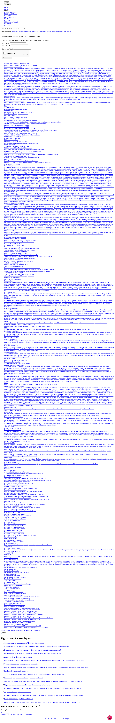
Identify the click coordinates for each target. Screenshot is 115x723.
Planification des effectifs (11, 331)
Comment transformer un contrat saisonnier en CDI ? (56, 379)
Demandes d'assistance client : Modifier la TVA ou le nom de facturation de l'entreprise (28, 618)
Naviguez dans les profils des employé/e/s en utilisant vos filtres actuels (61, 371)
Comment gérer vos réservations (13, 409)
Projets (6, 235)
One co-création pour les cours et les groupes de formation (20, 133)
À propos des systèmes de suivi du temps (43, 174)
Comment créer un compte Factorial (41, 68)
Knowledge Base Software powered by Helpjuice (57, 718)
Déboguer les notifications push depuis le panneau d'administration (88, 80)
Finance (6, 306)
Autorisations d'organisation (12, 415)
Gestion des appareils (83, 556)
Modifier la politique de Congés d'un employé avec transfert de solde (91, 213)
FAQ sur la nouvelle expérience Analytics (85, 423)
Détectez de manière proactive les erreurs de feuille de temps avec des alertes (59, 182)
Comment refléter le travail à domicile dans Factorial (78, 183)
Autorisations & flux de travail (12, 410)
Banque (19, 326)
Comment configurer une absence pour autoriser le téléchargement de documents (48, 213)
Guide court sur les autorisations (13, 413)
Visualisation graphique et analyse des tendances (32, 311)
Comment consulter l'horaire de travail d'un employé (94, 91)
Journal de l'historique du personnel (90, 310)
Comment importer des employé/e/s (68, 78)
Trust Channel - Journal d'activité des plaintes (98, 451)
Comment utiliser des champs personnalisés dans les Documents (57, 353)
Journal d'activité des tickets (12, 588)
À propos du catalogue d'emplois (13, 366)
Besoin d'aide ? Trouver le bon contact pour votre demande (21, 65)
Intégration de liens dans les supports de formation (18, 483)
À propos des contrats (32, 376)
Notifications (8, 566)
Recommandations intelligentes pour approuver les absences (88, 224)
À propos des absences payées (78, 222)
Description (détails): (8, 49)
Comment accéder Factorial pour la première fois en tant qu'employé (56, 93)
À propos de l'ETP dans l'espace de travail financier (89, 313)
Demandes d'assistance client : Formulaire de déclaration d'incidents (23, 614)
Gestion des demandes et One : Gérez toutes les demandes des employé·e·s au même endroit (30, 130)
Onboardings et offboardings (68, 556)
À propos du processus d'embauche (89, 388)
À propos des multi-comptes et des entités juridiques (38, 76)
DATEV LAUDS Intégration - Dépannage (89, 295)
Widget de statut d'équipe (42, 178)
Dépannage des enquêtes (34, 447)
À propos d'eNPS (96, 444)
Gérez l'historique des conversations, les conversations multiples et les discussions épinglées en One (32, 122)
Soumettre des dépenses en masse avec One (16, 146)
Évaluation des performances (12, 430)
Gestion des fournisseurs (29, 326)
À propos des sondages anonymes (73, 446)
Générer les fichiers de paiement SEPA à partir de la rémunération (58, 287)
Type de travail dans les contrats (70, 381)
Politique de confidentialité (20, 714)
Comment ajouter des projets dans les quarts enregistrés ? (20, 240)
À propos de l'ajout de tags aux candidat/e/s (83, 394)
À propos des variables (29, 341)
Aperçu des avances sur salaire (13, 279)
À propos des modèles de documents (46, 341)
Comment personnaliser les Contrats (92, 376)
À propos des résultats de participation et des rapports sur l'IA (58, 464)
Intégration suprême (10, 522)
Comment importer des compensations (56, 282)
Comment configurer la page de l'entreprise (85, 72)
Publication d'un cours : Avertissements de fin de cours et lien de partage (24, 504)
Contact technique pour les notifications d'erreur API (42, 83)
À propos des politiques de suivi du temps (44, 169)
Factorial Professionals (89, 285)
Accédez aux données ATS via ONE (66, 402)
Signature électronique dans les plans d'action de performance (83, 349)
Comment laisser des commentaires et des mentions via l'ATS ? (76, 389)
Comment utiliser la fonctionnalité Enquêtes (16, 444)
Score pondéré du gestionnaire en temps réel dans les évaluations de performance (43, 434)
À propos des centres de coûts (12, 310)
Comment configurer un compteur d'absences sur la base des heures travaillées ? (81, 204)
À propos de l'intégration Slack (13, 530)
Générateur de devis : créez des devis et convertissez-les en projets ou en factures (27, 271)
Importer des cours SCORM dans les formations (18, 506)
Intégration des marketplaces (12, 548)
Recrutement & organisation (12, 362)
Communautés (8, 452)
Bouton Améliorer (9, 144)
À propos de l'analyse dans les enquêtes (40, 444)
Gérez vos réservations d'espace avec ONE (16, 127)
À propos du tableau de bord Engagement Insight (50, 446)
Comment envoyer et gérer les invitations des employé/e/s (80, 102)
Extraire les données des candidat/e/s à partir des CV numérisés (42, 404)
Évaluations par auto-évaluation (24, 436)
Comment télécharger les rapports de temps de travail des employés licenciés (25, 187)
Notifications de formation (11, 571)
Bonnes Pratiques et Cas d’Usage (79, 319)
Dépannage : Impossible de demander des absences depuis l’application (90, 227)
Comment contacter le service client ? (61, 31)
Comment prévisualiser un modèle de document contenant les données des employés (81, 341)
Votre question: (6, 45)
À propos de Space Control (53, 409)
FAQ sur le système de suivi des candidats (34, 397)
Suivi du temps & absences (12, 164)
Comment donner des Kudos (12, 467)
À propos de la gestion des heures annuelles (34, 378)
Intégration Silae (9, 294)
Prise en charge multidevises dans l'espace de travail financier (62, 310)
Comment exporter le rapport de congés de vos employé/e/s (21, 217)
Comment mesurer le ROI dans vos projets (16, 264)
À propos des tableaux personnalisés (22, 73)
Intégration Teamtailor (10, 537)
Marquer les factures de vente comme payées (77, 329)
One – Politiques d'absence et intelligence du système (19, 112)
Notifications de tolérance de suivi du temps (16, 572)
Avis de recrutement (10, 574)
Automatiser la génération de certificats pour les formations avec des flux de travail (27, 480)
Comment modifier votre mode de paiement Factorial (19, 600)
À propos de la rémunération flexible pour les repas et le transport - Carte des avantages (29, 300)
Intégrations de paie (9, 292)
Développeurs (14, 558)
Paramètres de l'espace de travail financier (62, 313)
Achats (6, 321)
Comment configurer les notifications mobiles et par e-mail (42, 88)
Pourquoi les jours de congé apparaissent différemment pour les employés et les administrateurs (31, 229)
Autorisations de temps (26, 415)
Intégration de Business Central (13, 550)
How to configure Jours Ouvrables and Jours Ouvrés (68, 208)
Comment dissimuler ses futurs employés (73, 366)
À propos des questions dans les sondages (24, 446)
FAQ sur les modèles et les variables (76, 342)
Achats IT (24, 556)
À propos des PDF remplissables (13, 341)
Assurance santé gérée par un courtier (58, 305)
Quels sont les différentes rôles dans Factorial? (98, 366)
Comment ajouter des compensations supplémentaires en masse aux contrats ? (74, 284)
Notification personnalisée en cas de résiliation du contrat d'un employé (48, 420)
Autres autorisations (66, 415)
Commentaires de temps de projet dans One (16, 156)
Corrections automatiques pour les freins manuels (49, 183)
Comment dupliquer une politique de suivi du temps (94, 190)
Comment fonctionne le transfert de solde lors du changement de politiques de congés (67, 214)
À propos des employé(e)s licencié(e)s (15, 376)
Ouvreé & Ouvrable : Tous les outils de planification (88, 234)
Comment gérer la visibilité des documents (71, 355)
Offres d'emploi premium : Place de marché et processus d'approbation (35, 402)
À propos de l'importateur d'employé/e (68, 83)
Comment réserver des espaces (70, 409)
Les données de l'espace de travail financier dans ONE (19, 128)
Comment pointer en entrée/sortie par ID (56, 172)
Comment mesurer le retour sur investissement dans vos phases (22, 268)
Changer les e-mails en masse (18, 83)
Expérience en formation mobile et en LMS (16, 503)
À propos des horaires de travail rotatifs (66, 196)
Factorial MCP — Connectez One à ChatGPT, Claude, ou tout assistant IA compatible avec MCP (31, 154)
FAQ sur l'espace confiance (28, 451)
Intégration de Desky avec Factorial (14, 541)
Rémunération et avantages (12, 277)
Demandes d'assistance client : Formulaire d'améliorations (20, 611)
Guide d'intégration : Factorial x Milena (54, 294)
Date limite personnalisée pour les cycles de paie (64, 289)
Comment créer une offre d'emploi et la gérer (73, 391)
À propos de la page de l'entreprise (60, 394)
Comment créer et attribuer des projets (15, 238)
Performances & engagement (12, 428)
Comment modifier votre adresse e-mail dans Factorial (32, 91)
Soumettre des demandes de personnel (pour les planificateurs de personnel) (75, 332)
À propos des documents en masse (28, 353)
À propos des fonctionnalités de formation (16, 475)
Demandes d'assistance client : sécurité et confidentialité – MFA (22, 619)
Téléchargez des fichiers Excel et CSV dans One (18, 148)
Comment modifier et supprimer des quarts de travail (23, 195)
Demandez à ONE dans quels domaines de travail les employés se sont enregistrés (27, 162)
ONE (5, 106)
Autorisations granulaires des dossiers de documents (72, 413)
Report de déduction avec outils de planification (67, 232)
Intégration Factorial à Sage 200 (87, 294)
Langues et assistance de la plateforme (52, 102)
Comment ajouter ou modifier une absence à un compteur (60, 225)
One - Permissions (9, 115)
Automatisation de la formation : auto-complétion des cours (21, 488)
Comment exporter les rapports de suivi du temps (31, 172)
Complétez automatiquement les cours (15, 490)
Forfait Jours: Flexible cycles (17, 213)
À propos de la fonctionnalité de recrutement (44, 388)
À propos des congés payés (46, 217)
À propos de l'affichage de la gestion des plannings (49, 193)
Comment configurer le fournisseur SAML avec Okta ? (29, 70)
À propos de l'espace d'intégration (19, 394)
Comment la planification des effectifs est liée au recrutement (80, 334)
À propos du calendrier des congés (36, 222)
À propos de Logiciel (10, 323)
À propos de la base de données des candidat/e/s (18, 388)
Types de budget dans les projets (13, 266)
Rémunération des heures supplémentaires (26, 175)
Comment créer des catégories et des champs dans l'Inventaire (96, 564)
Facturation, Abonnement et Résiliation (15, 593)
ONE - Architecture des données (13, 119)
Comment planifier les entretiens (55, 397)
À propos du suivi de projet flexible (14, 245)
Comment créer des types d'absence (89, 217)
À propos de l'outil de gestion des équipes (75, 193)
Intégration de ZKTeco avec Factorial (15, 524)
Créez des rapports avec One (105, 423)
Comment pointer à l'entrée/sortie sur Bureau (84, 170)
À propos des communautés (30, 454)
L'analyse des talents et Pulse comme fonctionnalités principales (72, 433)
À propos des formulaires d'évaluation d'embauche (84, 396)
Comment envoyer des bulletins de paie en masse (89, 353)
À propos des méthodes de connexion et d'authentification (61, 70)
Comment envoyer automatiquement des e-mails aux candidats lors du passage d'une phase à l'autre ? (74, 399)
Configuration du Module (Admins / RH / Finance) (37, 318)
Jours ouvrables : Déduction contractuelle (93, 232)
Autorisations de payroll (79, 415)
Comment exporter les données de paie (34, 282)
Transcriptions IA (76, 459)
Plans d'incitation (15, 290)
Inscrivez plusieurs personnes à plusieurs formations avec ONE (22, 157)
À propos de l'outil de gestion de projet (15, 237)
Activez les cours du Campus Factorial (15, 519)
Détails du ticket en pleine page (13, 585)
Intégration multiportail (27, 400)
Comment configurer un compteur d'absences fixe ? (98, 208)
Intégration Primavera (72, 294)
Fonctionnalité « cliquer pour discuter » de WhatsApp (80, 392)
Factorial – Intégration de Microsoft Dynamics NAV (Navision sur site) (42, 550)
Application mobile (9, 96)
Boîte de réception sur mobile (24, 99)
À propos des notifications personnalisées (64, 418)
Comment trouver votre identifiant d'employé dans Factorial (51, 89)
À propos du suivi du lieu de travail (67, 169)
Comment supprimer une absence (101, 225)
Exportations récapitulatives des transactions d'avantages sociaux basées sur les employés (42, 303)
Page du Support (5, 630)
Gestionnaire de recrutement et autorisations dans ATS (43, 389)
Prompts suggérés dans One (12, 138)
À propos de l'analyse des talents (45, 433)
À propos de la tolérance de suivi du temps (101, 169)
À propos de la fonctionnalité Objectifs (15, 439)
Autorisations (8, 412)
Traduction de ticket (10, 590)
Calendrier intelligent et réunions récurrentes (46, 460)
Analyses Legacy (9, 426)
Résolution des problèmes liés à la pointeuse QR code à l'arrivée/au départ (69, 187)
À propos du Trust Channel (12, 451)
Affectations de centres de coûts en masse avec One (19, 153)
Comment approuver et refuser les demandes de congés (38, 221)
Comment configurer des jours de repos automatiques (19, 193)
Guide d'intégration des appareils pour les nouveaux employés (91, 561)
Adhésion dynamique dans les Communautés (24, 456)
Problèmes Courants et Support (61, 319)
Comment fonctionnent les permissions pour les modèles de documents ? (45, 342)
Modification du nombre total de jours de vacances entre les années (68, 211)
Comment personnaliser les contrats (87, 378)
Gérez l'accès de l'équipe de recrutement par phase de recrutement (78, 404)
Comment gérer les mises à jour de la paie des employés (82, 282)
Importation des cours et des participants (15, 493)
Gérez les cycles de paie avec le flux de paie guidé (35, 290)
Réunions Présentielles (48, 459)
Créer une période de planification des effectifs (40, 332)
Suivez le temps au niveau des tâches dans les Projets (19, 274)
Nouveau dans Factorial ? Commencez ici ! (16, 63)
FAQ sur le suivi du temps (62, 174)
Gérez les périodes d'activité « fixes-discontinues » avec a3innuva (52, 295)
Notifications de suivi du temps (60, 180)
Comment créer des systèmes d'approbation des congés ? (60, 219)
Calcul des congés (72, 209)
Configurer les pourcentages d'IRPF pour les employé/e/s (48, 81)
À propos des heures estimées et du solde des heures (90, 167)
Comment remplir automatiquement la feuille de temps (85, 174)
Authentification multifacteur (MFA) (94, 76)
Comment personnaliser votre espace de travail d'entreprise (56, 72)
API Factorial (8, 546)
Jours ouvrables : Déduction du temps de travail (34, 234)
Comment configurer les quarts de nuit (96, 175)
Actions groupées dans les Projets (13, 272)
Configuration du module (44, 326)
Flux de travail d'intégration (84, 418)
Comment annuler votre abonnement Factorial (17, 598)
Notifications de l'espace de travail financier (16, 577)
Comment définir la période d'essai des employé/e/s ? (64, 368)
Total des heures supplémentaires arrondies (16, 188)
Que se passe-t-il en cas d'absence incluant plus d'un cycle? (49, 206)
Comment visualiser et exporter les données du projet (19, 242)
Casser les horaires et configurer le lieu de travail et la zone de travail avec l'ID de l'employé (54, 190)
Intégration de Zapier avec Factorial (14, 532)
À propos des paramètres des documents (27, 355)
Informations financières (11, 308)
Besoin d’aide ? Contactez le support (14, 605)
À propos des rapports (48, 423)
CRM (6, 328)
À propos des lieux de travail (41, 73)
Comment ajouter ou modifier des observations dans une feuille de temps (30, 180)
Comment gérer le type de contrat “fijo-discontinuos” (62, 378)
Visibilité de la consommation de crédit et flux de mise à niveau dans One (25, 123)
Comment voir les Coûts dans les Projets (15, 251)
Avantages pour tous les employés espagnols (35, 305)
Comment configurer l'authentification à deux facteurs (68, 76)
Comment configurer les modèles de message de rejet (80, 397)
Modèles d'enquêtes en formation (13, 486)
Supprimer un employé (10, 381)
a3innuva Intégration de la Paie (22, 294)
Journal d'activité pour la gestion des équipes (20, 201)
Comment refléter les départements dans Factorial (69, 370)
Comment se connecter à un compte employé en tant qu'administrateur (31, 31)
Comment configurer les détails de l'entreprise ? (17, 68)
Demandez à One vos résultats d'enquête (15, 141)
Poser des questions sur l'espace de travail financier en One (49, 315)
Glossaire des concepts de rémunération (88, 287)
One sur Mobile (8, 110)
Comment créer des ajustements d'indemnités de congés (27, 219)
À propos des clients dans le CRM (37, 329)
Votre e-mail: (5, 43)
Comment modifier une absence (13, 227)
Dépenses (7, 316)
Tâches (6, 383)
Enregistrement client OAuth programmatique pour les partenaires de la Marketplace (28, 545)
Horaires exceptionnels (78, 175)
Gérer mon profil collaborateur (13, 85)
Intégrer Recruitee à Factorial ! (13, 540)
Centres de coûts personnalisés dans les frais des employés (33, 313)
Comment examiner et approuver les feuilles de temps (60, 167)
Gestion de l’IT (8, 553)
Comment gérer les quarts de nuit (81, 195)
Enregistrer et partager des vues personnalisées (77, 81)
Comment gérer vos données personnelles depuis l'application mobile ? (24, 97)
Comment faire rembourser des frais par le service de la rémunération (32, 284)
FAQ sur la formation (10, 470)
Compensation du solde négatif (55, 185)
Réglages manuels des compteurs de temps (37, 211)
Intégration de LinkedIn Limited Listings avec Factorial (20, 535)
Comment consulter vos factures (13, 595)
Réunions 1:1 (8, 457)
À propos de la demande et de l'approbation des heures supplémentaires (24, 167)
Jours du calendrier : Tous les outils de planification (39, 232)
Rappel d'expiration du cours (12, 477)
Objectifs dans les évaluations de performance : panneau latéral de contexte (87, 434)
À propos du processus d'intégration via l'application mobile (61, 97)
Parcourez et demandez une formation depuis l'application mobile (22, 507)
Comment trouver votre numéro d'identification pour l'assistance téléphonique (26, 627)
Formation (7, 469)
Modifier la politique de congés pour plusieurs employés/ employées (23, 214)
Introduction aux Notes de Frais (13, 318)
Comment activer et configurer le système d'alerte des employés (22, 464)
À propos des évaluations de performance (23, 433)
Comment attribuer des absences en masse (37, 224)
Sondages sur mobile (21, 447)
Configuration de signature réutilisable (27, 350)
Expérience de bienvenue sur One (13, 136)
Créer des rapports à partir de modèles (15, 425)
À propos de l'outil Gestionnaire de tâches (45, 384)
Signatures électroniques (11, 345)
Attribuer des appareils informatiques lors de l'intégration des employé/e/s (85, 562)
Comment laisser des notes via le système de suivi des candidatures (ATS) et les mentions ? (43, 396)
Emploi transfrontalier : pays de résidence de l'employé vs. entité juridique (47, 80)
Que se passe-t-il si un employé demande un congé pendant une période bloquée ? (78, 221)
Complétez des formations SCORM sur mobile (17, 509)
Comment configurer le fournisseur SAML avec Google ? (68, 68)
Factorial (30, 714)
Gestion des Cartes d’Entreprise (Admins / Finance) (66, 318)
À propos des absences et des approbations (66, 217)
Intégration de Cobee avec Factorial (14, 525)
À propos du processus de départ (101, 418)
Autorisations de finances (93, 415)
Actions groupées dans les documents (94, 355)
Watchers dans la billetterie (11, 587)
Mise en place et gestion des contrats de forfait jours (23, 182)
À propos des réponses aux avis (33, 431)
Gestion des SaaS (55, 556)
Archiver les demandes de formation (14, 514)
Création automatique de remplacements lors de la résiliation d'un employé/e (39, 381)
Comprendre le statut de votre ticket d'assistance (17, 622)
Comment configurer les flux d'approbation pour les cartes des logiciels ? (37, 323)
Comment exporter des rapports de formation (17, 481)
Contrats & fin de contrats (11, 375)
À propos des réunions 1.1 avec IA (14, 459)
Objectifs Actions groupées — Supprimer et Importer (57, 439)
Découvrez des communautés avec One (15, 109)
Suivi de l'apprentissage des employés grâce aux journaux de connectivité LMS (26, 496)
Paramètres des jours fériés (84, 225)
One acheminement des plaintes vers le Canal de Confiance (21, 161)
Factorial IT (7, 554)
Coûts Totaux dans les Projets (12, 263)
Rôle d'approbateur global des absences (60, 224)
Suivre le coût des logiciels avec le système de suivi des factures (76, 323)
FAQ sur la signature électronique (26, 349)
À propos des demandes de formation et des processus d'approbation (23, 473)
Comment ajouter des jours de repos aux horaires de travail (54, 195)
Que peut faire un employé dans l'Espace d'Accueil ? (93, 78)
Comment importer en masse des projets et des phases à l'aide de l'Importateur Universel (29, 269)
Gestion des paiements (10, 326)
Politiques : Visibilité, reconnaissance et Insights (17, 584)
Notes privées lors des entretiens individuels (93, 459)
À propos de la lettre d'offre (20, 392)
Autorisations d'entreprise (53, 415)
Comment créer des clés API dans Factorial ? (91, 70)
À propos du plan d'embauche (85, 402)
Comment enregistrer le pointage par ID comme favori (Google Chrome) (70, 178)
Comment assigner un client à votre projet (16, 253)
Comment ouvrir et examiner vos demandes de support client (21, 608)
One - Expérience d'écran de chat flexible (16, 117)
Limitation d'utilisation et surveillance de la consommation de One (23, 151)
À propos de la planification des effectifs (15, 332)
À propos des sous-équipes (26, 373)
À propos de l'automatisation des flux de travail (17, 418)
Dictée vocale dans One (11, 140)
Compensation (8, 281)
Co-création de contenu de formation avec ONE (17, 498)
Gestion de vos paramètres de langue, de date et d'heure (63, 91)
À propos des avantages (21, 302)
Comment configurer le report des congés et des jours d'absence (49, 209)
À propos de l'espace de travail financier (33, 310)
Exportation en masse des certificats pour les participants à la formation (24, 494)
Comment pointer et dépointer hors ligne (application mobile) (46, 188)
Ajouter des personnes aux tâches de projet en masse (19, 276)
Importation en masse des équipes (13, 370)
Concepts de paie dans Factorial (13, 282)
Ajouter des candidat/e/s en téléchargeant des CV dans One (21, 143)
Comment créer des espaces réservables (34, 409)
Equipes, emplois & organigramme (14, 365)
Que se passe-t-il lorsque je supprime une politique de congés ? (84, 206)
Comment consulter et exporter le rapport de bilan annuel (94, 196)
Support (6, 9)
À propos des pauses (83, 169)
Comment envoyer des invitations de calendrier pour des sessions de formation (26, 499)
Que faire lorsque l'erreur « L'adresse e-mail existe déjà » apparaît (22, 102)
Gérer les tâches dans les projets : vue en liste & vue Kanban (21, 255)
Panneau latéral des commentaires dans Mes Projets (18, 261)
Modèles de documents (10, 339)
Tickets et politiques (10, 580)
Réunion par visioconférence (63, 459)
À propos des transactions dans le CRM (15, 329)
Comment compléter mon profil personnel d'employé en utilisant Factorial (85, 86)
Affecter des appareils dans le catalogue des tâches (60, 561)
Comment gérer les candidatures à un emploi (78, 400)
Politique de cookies (6, 714)
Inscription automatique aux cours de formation (17, 516)
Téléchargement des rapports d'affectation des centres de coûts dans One (24, 132)
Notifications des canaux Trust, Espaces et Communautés (20, 567)
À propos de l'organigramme (53, 366)
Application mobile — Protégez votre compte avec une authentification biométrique (56, 99)
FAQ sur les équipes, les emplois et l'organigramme (34, 368)
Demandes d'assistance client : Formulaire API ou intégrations (21, 613)
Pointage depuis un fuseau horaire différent (102, 187)
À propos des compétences (34, 439)
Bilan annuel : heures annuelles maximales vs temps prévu (55, 175)
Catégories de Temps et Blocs (101, 183)
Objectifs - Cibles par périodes (12, 159)
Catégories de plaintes (62, 451)
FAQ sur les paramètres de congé (43, 208)
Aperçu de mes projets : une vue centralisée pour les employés (21, 248)
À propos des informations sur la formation (16, 472)
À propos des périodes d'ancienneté (24, 208)
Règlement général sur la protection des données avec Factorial (46, 392)
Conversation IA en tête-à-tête (32, 459)
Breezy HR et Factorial (10, 538)
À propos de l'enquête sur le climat (93, 446)
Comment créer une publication (13, 454)
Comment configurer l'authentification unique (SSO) (96, 75)
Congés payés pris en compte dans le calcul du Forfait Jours (81, 185)
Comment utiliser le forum (52, 391)
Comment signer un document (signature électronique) (19, 347)
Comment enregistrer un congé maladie (34, 227)
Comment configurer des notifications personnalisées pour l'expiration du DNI (90, 420)
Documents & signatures (11, 337)
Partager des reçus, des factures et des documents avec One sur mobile (24, 149)
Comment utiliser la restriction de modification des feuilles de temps (79, 177)
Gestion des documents (10, 352)
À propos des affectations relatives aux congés (17, 209)
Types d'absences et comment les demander (57, 227)
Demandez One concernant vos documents (16, 125)
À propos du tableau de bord (12, 86)
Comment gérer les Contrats (47, 376)
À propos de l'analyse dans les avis (14, 431)
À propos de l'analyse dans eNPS (81, 444)
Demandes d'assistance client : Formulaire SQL (17, 616)
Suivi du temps (8, 166)
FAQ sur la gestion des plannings (18, 196)
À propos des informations (34, 423)
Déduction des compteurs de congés (14, 232)
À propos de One (9, 107)
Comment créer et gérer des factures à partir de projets (19, 258)
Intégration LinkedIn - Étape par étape (74, 550)
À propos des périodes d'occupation (86, 219)
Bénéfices (7, 298)
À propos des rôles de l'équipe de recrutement (17, 363)
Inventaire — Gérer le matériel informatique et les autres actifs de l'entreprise (56, 564)
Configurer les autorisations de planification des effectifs (47, 334)
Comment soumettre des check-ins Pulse (86, 464)
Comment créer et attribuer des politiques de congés (44, 204)
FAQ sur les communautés (76, 454)
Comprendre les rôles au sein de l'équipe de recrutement (95, 368)
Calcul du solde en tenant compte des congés (22, 183)
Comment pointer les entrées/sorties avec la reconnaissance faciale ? (87, 172)
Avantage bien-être (87, 300)
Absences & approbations (11, 216)
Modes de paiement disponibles (13, 603)
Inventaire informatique (11, 559)
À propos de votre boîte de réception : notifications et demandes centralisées (42, 86)
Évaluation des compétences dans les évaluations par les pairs (89, 439)
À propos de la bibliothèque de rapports (15, 423)
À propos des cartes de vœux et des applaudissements (54, 454)
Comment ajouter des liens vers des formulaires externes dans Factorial (52, 104)
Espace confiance (9, 449)
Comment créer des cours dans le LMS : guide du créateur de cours (23, 491)
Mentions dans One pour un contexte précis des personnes (20, 120)
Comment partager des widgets (64, 423)
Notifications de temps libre (12, 575)
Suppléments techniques (96, 319)
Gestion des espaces (10, 407)
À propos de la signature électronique (89, 347)
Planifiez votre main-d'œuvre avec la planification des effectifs (83, 315)
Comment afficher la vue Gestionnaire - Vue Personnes (19, 250)
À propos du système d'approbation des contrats (68, 376)
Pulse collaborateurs (10, 462)
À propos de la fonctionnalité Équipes (34, 366)
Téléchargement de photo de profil (27, 93)
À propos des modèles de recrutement (68, 388)
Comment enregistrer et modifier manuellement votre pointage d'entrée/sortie (26, 170)
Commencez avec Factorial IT (12, 556)
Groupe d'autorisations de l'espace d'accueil (99, 413)
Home (6, 7)
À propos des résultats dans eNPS (61, 444)
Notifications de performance (12, 579)
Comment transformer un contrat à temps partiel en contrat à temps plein (91, 379)
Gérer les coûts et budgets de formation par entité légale (20, 511)
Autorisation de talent (40, 415)
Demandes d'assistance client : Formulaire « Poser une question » (22, 609)
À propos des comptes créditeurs (25, 324)
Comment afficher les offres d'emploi (39, 394)
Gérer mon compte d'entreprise (13, 67)
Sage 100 (74, 295)
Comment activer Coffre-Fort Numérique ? (16, 360)
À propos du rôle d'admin (49, 413)
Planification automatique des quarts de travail (81, 200)
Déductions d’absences (10, 230)
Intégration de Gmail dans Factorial (14, 527)
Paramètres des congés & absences (14, 203)
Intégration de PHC (37, 294)
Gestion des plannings (10, 191)
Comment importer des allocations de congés (90, 209)
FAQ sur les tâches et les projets (13, 243)
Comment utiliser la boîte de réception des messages (30, 391)
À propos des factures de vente (55, 329)
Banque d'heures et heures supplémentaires (47, 177)
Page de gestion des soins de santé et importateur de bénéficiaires (86, 303)
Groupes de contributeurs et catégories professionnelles (39, 370)
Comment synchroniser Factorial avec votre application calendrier (77, 88)
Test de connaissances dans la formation (15, 485)
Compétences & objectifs (11, 438)
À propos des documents (11, 353)
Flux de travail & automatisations (13, 417)
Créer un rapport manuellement (47, 425)
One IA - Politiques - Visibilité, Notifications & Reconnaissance (22, 135)
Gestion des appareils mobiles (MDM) (38, 556)
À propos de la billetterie (11, 582)
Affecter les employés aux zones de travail (29, 371)
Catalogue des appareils (58, 562)
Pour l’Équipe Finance (45, 319)
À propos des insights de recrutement (35, 399)
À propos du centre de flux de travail (41, 418)
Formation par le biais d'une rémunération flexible (68, 300)
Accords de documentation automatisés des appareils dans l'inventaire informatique (27, 562)
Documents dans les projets (12, 260)
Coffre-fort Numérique (10, 358)
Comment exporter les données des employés (26, 72)
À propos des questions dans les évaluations (80, 431)
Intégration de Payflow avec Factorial (15, 533)
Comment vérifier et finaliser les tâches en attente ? (18, 384)
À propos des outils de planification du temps (31, 200)
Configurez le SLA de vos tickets (13, 592)
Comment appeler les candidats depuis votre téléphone (49, 400)
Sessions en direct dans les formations (15, 517)
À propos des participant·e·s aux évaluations (55, 431)
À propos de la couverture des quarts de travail (42, 196)
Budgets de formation (10, 501)
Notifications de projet (10, 569)
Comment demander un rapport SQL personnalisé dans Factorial (22, 626)
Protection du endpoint (95, 556)
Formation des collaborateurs (12, 512)
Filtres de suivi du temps (105, 185)
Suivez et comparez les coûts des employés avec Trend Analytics (65, 311)
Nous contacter (5, 713)
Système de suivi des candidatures (14, 386)
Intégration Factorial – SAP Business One (97, 550)
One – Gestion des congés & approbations (16, 114)
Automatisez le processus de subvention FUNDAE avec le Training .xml (25, 478)
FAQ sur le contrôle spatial (86, 409)
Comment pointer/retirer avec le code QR (59, 170)
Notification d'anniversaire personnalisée (15, 420)
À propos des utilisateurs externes (32, 413)
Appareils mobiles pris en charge (88, 97)
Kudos (6, 465)
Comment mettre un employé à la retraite (87, 93)
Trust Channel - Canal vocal (77, 451)
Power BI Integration (10, 543)
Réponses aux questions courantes (14, 101)
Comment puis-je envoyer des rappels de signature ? (51, 349)
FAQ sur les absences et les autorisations (57, 222)
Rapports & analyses (10, 422)
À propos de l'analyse (32, 425)
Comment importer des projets (12, 247)
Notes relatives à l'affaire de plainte (46, 451)
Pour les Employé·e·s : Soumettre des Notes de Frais (96, 318)
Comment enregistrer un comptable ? (72, 285)
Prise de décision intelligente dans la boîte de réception (42, 78)
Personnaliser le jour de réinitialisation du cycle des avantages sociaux (48, 302)
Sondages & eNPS (9, 443)
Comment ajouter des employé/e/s (31, 75)
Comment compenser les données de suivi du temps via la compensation (41, 285)
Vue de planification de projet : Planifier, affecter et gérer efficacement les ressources (28, 256)
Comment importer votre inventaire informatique (31, 561)
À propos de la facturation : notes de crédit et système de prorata (22, 597)
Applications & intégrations (12, 520)
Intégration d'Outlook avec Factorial (14, 528)
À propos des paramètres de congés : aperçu (16, 204)
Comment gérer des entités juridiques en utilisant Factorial (66, 73)
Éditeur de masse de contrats (32, 379)
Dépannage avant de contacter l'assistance (16, 624)
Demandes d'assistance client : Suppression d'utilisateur (19, 621)
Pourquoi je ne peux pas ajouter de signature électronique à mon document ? (57, 347)
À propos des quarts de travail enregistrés (55, 200)
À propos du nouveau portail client (14, 601)
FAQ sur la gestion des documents (49, 355)
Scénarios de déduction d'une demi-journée (61, 234)
